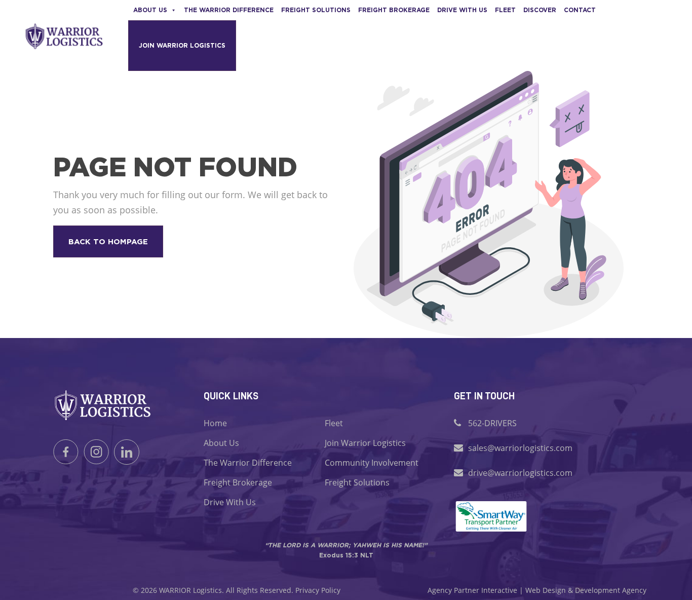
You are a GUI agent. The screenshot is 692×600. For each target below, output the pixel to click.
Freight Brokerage (394, 10)
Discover (539, 10)
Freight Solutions (316, 10)
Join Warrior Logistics (182, 45)
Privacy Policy (317, 590)
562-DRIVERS (492, 423)
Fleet (505, 10)
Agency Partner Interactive (472, 590)
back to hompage (108, 241)
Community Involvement (371, 462)
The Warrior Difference (229, 10)
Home (215, 423)
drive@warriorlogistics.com (520, 472)
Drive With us (462, 10)
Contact (580, 10)
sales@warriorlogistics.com (520, 448)
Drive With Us (230, 502)
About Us (150, 10)
